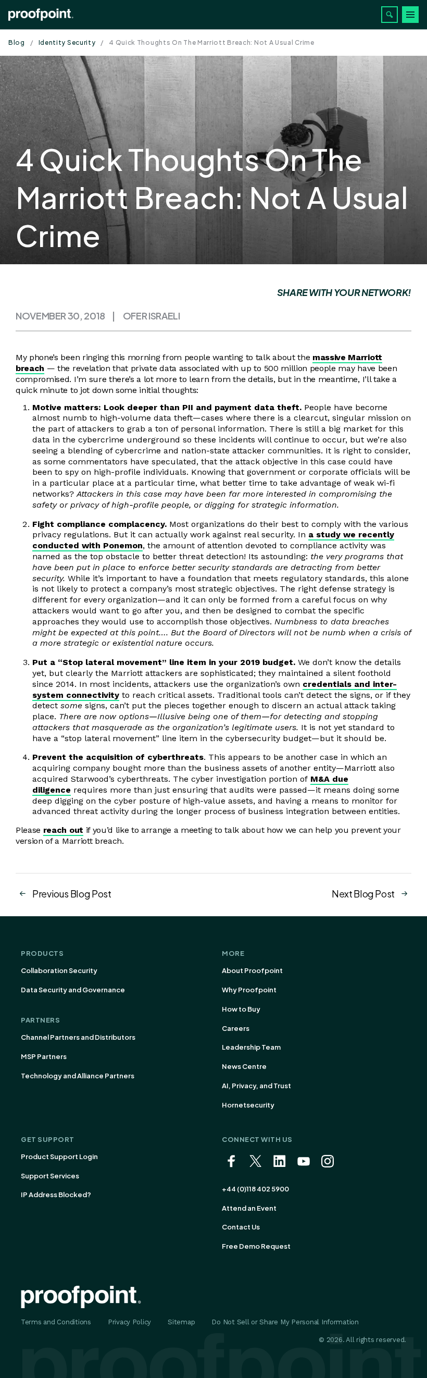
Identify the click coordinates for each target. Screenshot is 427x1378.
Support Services (50, 1176)
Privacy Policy (129, 1322)
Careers (235, 1028)
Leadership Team (251, 1047)
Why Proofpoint (249, 990)
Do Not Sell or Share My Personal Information (285, 1322)
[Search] (389, 14)
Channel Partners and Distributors (78, 1037)
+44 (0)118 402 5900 (255, 1189)
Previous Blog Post (71, 894)
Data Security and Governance (73, 990)
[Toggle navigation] (410, 14)
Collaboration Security (59, 970)
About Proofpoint (252, 970)
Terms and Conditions (56, 1322)
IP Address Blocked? (56, 1194)
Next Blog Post (363, 894)
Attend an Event (249, 1208)
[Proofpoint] (40, 14)
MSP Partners (44, 1056)
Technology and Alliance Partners (77, 1076)
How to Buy (241, 1009)
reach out (63, 830)
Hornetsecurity (248, 1105)
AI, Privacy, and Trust (256, 1085)
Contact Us (241, 1227)
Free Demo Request (256, 1246)
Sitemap (181, 1322)
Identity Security (67, 42)
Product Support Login (59, 1156)
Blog (16, 42)
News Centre (244, 1066)
